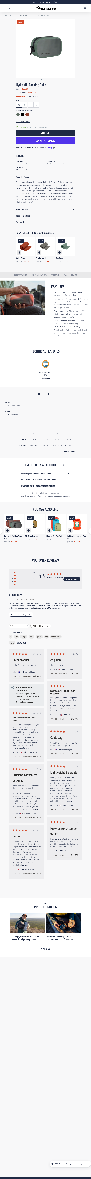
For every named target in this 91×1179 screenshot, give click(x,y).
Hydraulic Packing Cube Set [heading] (13, 537)
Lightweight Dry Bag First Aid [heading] (76, 537)
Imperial (66, 451)
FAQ (65, 275)
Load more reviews (46, 888)
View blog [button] (45, 949)
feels (31, 637)
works (12, 643)
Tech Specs (55, 275)
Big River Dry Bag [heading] (31, 536)
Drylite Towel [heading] (41, 258)
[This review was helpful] (72, 809)
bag (46, 637)
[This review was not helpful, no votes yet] (38, 676)
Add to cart (45, 132)
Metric (73, 451)
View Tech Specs (23, 121)
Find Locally (20, 222)
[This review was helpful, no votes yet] (34, 676)
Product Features (22, 209)
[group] (45, 48)
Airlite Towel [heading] (20, 258)
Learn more (45, 378)
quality (39, 637)
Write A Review (72, 579)
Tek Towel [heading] (59, 258)
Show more (22, 643)
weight (23, 637)
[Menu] (6, 8)
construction (56, 637)
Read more (26, 748)
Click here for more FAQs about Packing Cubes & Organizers (45, 496)
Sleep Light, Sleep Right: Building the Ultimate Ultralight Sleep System (24, 938)
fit (10, 637)
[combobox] (19, 626)
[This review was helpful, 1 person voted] (72, 855)
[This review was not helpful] (76, 719)
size (16, 637)
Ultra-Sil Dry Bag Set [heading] (54, 536)
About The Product (22, 176)
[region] (45, 252)
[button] (41, 79)
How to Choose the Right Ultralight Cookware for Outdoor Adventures (59, 938)
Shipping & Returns (23, 215)
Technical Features (39, 275)
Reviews (74, 275)
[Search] (10, 8)
